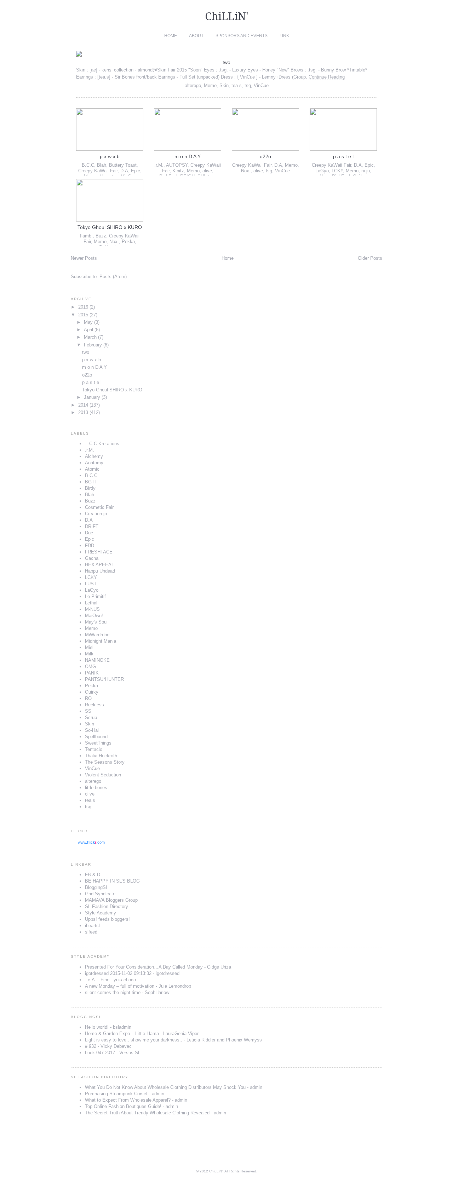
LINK (284, 35)
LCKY (337, 170)
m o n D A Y (187, 156)
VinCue (261, 85)
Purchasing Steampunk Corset (116, 1093)
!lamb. (86, 236)
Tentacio (93, 749)
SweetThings (98, 743)
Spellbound (96, 736)
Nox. (246, 170)
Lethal (91, 602)
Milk (89, 653)
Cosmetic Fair (99, 507)
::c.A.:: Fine (97, 979)
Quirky (91, 692)
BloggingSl (96, 887)
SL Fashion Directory (106, 906)
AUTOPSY (177, 165)
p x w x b (110, 156)
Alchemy (94, 456)
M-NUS (92, 609)
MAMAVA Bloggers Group (111, 900)
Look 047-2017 (100, 1052)
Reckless (94, 704)
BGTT (91, 481)
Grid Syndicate (100, 893)
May (88, 322)
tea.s (236, 85)
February (93, 345)
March (90, 337)
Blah (101, 165)
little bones (96, 787)
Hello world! (97, 1027)
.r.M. (159, 165)
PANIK (92, 673)
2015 (83, 314)
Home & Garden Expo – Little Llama (122, 1033)
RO (88, 698)
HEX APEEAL (99, 564)
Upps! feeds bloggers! (107, 919)
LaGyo (322, 170)
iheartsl (92, 925)
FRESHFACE (99, 552)
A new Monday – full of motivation (119, 986)
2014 (83, 405)
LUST (91, 583)
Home (170, 35)
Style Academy (100, 912)
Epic (135, 170)
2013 (83, 412)
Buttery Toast (123, 165)
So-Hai (92, 730)
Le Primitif (95, 596)
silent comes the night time (113, 992)
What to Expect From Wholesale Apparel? (128, 1100)
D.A (124, 170)
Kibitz (178, 170)
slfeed (91, 932)
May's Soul (96, 622)
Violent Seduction (103, 774)
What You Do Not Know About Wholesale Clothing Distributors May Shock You (165, 1087)
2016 (83, 307)
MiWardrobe (97, 634)
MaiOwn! (94, 615)
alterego (193, 85)
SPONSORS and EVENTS (242, 35)
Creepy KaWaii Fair (97, 170)
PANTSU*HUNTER (104, 679)
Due (89, 532)
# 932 (90, 1046)
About (196, 35)
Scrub (91, 717)
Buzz (101, 236)
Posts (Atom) (113, 276)
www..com (91, 842)
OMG (90, 666)
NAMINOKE (97, 660)
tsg (248, 85)
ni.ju (365, 170)
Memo (210, 85)
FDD (89, 545)
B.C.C (88, 165)
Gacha (91, 558)
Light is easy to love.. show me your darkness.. (133, 1040)
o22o (265, 156)
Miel (89, 647)
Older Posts (370, 258)
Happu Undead (100, 571)
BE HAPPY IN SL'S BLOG (112, 881)
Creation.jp (96, 513)
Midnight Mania (100, 641)
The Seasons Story (105, 762)
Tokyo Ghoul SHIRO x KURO (110, 227)
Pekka (128, 241)
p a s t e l (343, 156)
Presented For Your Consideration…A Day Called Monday (144, 967)
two (226, 62)
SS (88, 711)
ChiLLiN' (226, 16)
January (92, 397)
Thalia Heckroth (101, 755)
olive (207, 170)
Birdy (90, 488)
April (88, 329)
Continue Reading (327, 77)
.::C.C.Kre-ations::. (104, 443)
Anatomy (94, 462)
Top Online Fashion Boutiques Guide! (123, 1106)
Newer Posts (84, 258)
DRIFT (91, 526)
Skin (224, 85)
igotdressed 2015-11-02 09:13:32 (118, 973)
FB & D (92, 874)
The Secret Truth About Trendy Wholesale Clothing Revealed (147, 1112)
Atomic (92, 469)
